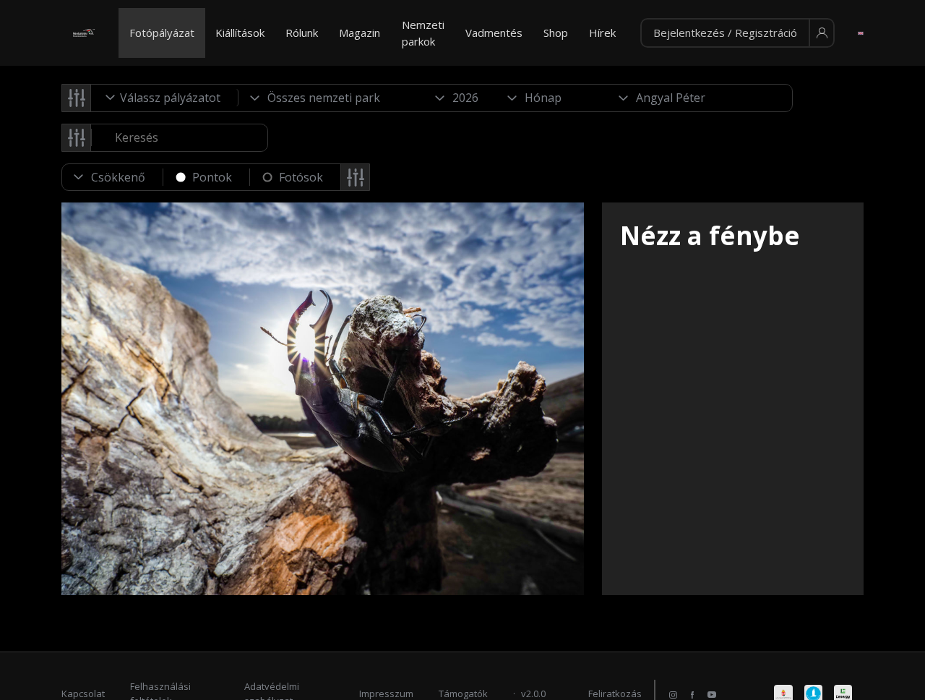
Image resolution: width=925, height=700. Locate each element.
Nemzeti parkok (423, 32)
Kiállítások (239, 32)
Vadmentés (493, 32)
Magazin (359, 32)
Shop (555, 32)
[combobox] (164, 97)
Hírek (602, 32)
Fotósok (301, 177)
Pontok (212, 177)
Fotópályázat (161, 32)
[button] (737, 33)
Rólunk (301, 32)
